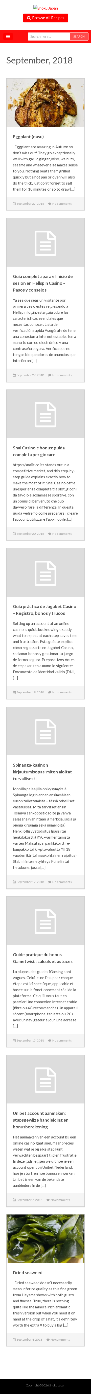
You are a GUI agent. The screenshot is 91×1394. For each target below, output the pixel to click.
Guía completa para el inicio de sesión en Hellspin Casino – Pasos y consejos (43, 283)
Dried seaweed (27, 1272)
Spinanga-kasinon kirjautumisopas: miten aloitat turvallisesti (42, 771)
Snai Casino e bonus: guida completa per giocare (39, 451)
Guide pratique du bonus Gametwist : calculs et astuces (43, 958)
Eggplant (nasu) (28, 136)
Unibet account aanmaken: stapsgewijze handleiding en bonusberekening (41, 1120)
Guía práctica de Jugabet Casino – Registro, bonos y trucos (44, 610)
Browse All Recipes (47, 17)
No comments (61, 203)
